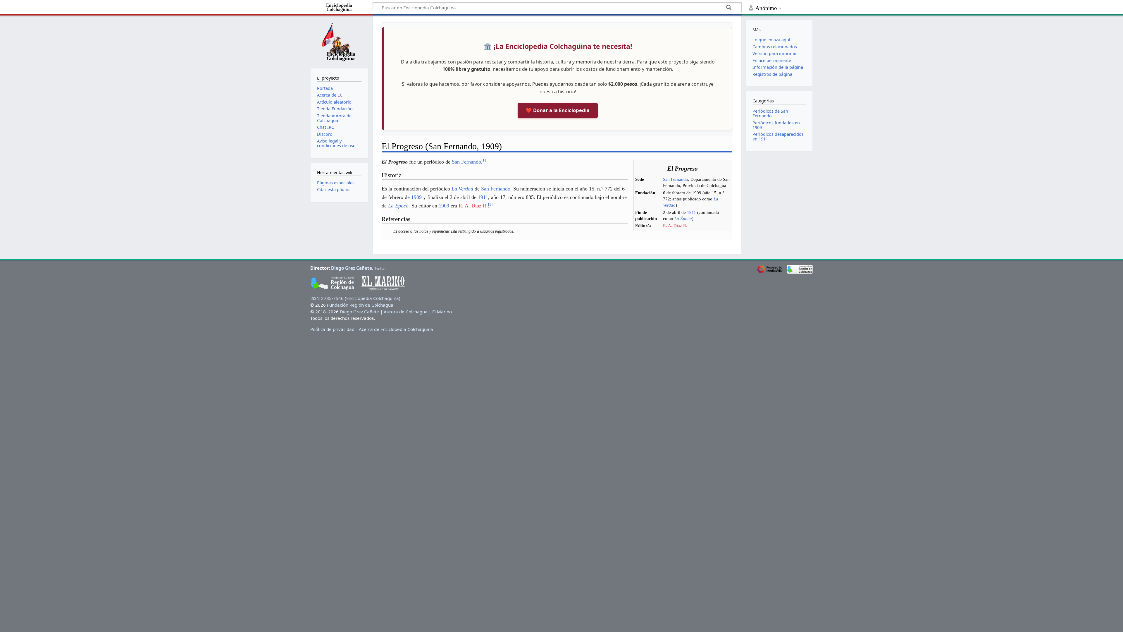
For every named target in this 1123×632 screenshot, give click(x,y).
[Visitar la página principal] (339, 41)
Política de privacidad (332, 329)
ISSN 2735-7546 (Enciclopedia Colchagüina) (355, 298)
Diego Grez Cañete (351, 268)
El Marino (442, 312)
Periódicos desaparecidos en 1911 (778, 136)
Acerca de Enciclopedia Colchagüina (396, 329)
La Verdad (462, 189)
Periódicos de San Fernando (770, 113)
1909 (416, 197)
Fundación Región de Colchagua (360, 305)
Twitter (380, 268)
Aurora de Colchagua (406, 312)
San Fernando (675, 179)
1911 (691, 212)
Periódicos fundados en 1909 (776, 125)
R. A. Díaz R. (675, 225)
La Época (683, 218)
